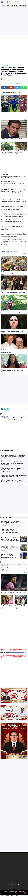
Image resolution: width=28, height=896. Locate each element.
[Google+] (11, 87)
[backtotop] (14, 890)
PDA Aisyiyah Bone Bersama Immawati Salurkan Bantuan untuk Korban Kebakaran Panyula (9, 547)
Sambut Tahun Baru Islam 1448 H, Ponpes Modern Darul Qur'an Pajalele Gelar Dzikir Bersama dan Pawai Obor (13, 457)
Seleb (24, 5)
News (8, 5)
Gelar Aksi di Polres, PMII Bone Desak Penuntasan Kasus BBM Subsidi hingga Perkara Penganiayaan (10, 522)
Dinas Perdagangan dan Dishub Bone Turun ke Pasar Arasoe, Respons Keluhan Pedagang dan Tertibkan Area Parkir (12, 470)
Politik (15, 5)
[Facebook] (4, 87)
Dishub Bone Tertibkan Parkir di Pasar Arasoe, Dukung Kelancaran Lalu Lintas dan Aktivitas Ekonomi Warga (12, 463)
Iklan (7, 886)
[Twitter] (17, 87)
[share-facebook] (2, 409)
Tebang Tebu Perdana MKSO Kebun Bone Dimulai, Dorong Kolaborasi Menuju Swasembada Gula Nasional (10, 539)
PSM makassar (13, 251)
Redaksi (3, 886)
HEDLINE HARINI (5, 251)
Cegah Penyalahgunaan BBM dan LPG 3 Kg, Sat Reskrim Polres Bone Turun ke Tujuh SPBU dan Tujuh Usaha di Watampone (9, 531)
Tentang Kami (12, 886)
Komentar (24, 408)
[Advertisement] (14, 21)
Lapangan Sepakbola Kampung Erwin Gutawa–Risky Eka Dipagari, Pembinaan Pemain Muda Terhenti (13, 177)
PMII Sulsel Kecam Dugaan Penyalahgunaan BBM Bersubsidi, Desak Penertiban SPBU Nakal (9, 556)
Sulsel (20, 5)
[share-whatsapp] (8, 409)
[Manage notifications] (25, 893)
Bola (12, 5)
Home (2, 65)
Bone (3, 519)
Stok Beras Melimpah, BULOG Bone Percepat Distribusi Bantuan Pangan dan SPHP (12, 481)
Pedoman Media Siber (20, 886)
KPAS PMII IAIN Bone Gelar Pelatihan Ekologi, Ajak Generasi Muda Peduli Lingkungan (13, 476)
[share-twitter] (5, 409)
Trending (3, 5)
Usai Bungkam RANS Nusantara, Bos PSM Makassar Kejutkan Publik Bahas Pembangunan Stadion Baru (14, 180)
